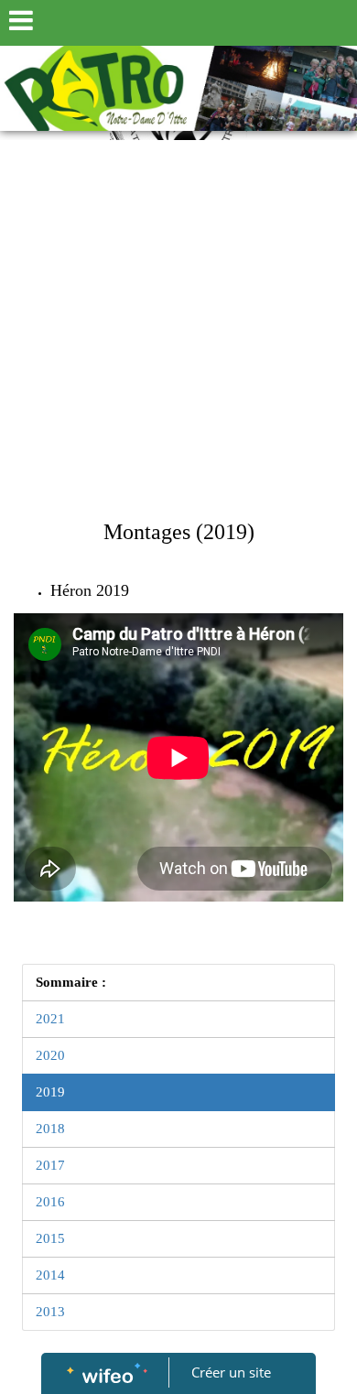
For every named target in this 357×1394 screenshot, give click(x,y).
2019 (50, 1092)
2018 (50, 1128)
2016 (50, 1201)
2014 (50, 1275)
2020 (50, 1055)
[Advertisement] (178, 327)
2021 (50, 1018)
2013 (50, 1311)
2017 (50, 1165)
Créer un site (231, 1372)
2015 (50, 1238)
